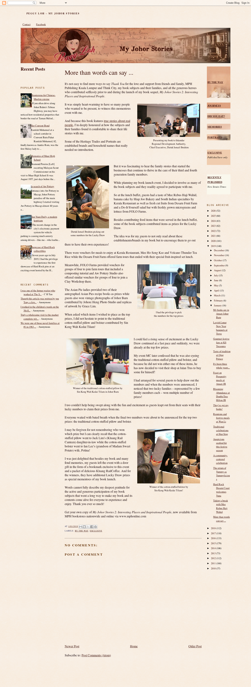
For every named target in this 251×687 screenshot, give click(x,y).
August (218, 270)
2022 (213, 231)
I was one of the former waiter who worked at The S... (38, 292)
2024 (213, 221)
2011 (213, 563)
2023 (213, 225)
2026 (213, 210)
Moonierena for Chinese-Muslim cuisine (43, 97)
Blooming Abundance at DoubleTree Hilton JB (221, 394)
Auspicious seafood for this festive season (220, 444)
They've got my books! (220, 407)
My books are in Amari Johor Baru (221, 313)
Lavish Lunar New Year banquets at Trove (220, 328)
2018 (213, 528)
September (219, 265)
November (219, 255)
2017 (213, 533)
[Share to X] (88, 527)
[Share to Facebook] (92, 527)
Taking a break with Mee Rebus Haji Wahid (220, 506)
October (218, 260)
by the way (81, 530)
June (216, 280)
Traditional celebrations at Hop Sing (220, 430)
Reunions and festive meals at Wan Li (221, 417)
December (219, 250)
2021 (213, 235)
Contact (27, 24)
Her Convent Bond (40, 125)
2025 (213, 215)
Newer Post (72, 646)
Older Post (195, 646)
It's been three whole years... (221, 365)
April (217, 290)
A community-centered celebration (220, 459)
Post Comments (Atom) (96, 655)
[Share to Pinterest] (95, 527)
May (216, 285)
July (216, 275)
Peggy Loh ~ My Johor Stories (53, 13)
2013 (213, 553)
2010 (213, 568)
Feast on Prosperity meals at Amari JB (219, 378)
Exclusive (96, 530)
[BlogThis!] (84, 527)
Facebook (41, 24)
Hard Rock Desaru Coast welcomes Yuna (221, 489)
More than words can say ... (99, 72)
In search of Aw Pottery (42, 186)
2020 (213, 241)
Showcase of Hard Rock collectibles (43, 249)
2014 (213, 548)
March (217, 295)
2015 (213, 543)
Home (134, 646)
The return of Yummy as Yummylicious (221, 473)
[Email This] (81, 527)
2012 (213, 558)
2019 (213, 246)
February (218, 300)
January (218, 305)
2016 (213, 538)
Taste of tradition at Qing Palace (221, 354)
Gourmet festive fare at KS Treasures (221, 342)
